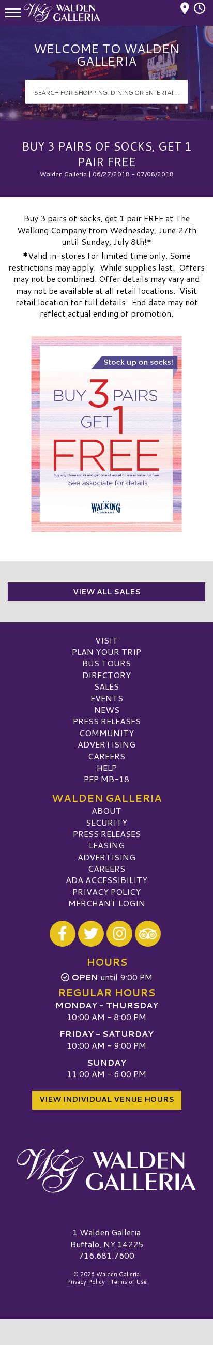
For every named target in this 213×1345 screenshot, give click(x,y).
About (106, 810)
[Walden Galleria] (106, 1170)
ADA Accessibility (106, 880)
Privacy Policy (106, 892)
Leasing (107, 845)
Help (107, 767)
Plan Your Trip (106, 651)
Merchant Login (106, 903)
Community (106, 733)
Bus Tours (106, 663)
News (106, 709)
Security (106, 822)
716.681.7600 (106, 1255)
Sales (106, 686)
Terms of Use (129, 1282)
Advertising (106, 744)
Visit (106, 640)
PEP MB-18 (106, 779)
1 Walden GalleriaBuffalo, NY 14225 (106, 1237)
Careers (106, 756)
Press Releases (107, 721)
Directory (106, 675)
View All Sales (107, 592)
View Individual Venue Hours (106, 1099)
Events (106, 698)
